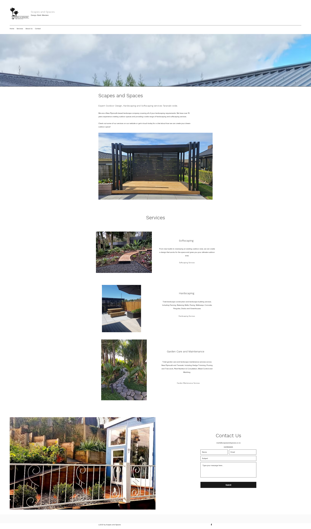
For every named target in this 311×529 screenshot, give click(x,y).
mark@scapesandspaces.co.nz (228, 443)
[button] (19, 28)
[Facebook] (211, 524)
